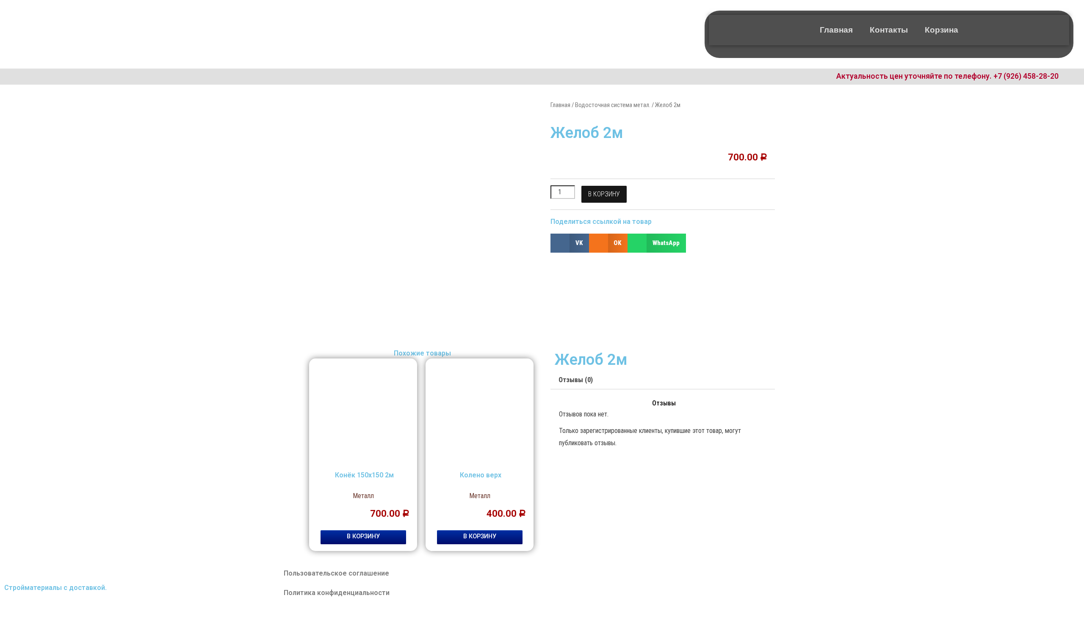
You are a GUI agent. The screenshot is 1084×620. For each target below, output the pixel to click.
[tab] (575, 380)
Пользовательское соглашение (336, 573)
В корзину (604, 194)
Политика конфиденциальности (337, 593)
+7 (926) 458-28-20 (1026, 76)
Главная (836, 29)
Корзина (941, 29)
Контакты (889, 29)
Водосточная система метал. (612, 105)
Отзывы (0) (576, 380)
